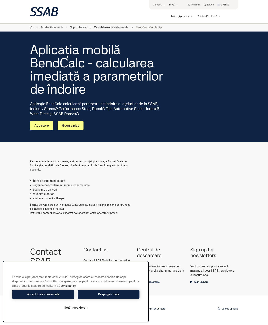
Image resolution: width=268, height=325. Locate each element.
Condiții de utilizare (155, 308)
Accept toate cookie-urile (43, 294)
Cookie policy (67, 285)
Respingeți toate (108, 294)
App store (41, 125)
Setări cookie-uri (76, 307)
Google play (70, 125)
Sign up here (201, 281)
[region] (76, 291)
